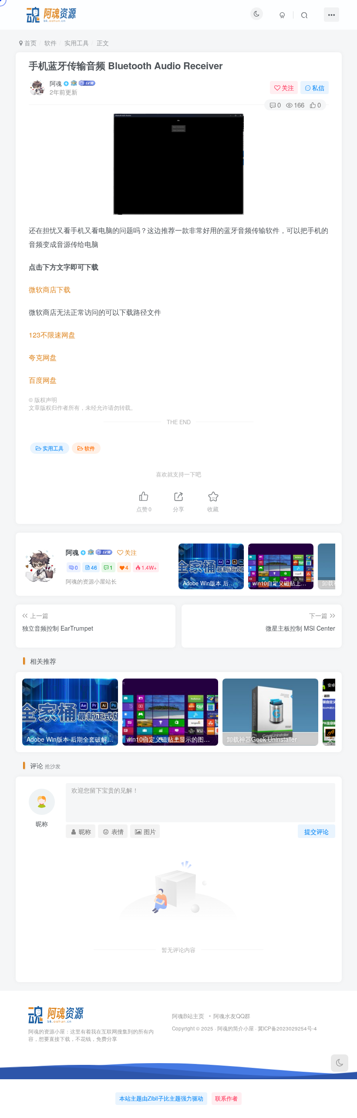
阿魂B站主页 (188, 1016)
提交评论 (316, 831)
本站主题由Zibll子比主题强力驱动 (161, 1098)
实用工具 (76, 42)
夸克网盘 (43, 357)
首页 (30, 42)
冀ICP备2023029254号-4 (287, 1028)
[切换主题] (339, 1063)
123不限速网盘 (52, 335)
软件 (50, 42)
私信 (318, 87)
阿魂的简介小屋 (235, 1028)
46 (94, 567)
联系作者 (226, 1098)
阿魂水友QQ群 (231, 1016)
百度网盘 (43, 380)
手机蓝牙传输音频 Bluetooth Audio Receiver (126, 65)
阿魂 (56, 83)
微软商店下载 (50, 289)
